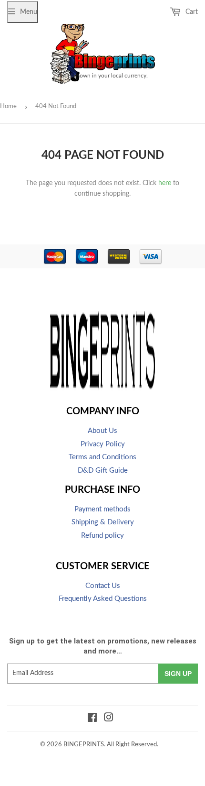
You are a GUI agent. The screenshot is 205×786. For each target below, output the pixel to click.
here (164, 183)
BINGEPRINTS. (84, 745)
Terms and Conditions (102, 457)
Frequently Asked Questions (103, 598)
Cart (191, 12)
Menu (28, 12)
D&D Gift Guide (103, 470)
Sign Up (178, 673)
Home (8, 106)
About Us (102, 430)
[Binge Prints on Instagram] (108, 719)
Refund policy (102, 535)
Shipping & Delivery (103, 522)
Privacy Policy (103, 444)
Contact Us (102, 585)
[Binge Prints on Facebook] (92, 719)
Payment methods (102, 509)
